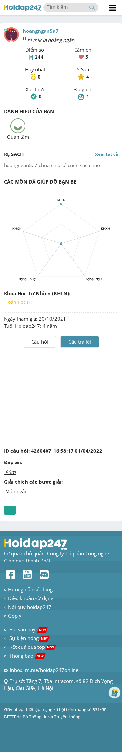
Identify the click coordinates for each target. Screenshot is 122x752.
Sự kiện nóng (28, 638)
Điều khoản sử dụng (30, 598)
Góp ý (14, 615)
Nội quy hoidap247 (29, 607)
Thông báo (26, 655)
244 (39, 57)
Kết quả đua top (31, 647)
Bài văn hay (27, 629)
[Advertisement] (61, 396)
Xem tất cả (106, 154)
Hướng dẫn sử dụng (30, 589)
